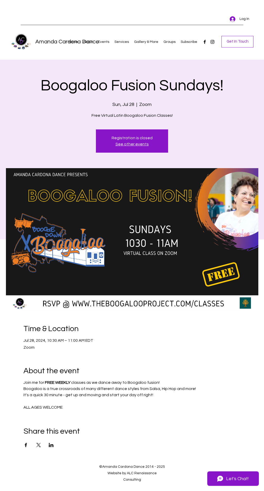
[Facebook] (204, 41)
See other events (132, 144)
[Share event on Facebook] (25, 445)
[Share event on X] (38, 445)
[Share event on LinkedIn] (51, 445)
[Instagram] (212, 41)
